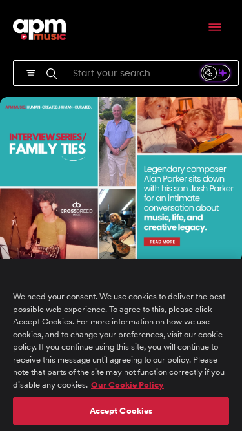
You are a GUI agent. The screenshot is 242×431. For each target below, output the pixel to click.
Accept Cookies (121, 410)
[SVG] (31, 71)
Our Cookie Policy (127, 385)
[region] (121, 345)
